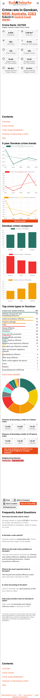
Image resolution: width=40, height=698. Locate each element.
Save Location (11, 504)
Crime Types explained (11, 374)
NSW (6, 14)
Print (8, 500)
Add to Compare (23, 500)
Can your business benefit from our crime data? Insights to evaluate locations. (18, 451)
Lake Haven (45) (17, 460)
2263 (32, 14)
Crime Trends (8, 126)
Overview (6, 122)
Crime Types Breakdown (12, 130)
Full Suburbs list (9, 507)
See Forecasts (20, 221)
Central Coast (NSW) (16, 18)
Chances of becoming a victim (15, 134)
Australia (18, 14)
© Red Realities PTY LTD (9, 695)
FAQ (4, 138)
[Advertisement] (20, 95)
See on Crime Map (28, 504)
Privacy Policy (28, 695)
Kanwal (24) (7, 460)
